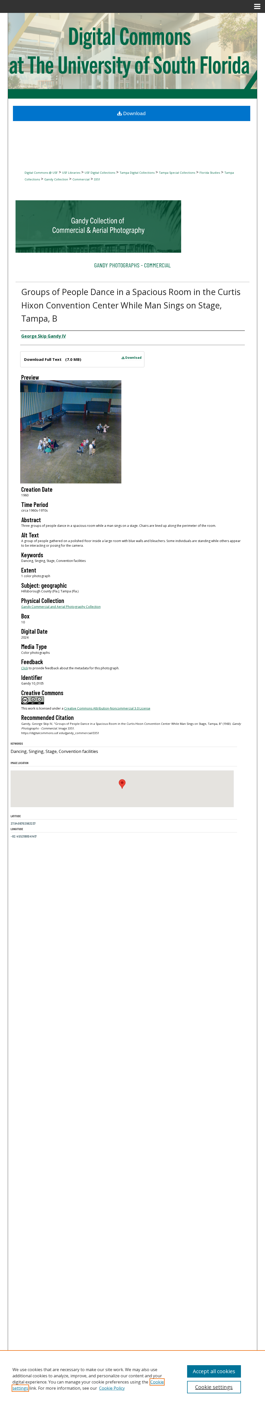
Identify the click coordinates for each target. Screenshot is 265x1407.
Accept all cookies (214, 1371)
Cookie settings (214, 1387)
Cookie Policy (112, 1388)
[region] (132, 1378)
